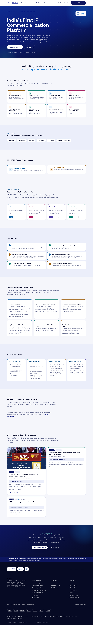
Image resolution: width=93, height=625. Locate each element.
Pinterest (41, 610)
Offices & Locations (74, 588)
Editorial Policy (22, 622)
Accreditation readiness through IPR (14, 618)
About (22, 2)
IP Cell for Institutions (37, 592)
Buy (11, 217)
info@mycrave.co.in (74, 597)
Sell (16, 217)
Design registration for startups (37, 616)
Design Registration (37, 588)
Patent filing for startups (12, 616)
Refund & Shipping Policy (39, 622)
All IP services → (36, 597)
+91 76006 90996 (74, 595)
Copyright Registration (37, 585)
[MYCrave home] (12, 3)
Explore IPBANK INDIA (14, 47)
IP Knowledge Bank (58, 2)
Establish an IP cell (64, 616)
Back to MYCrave (55, 547)
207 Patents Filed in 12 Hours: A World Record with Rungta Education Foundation (24, 475)
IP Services (28, 2)
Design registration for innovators (52, 616)
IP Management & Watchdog (39, 590)
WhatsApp (48, 610)
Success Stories (73, 583)
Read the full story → (14, 492)
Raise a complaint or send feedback (30, 560)
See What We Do (30, 47)
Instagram (16, 610)
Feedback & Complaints (12, 622)
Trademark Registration (38, 583)
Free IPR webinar (73, 616)
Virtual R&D (35, 595)
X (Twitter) (35, 610)
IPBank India (36, 2)
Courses (50, 2)
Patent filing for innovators (24, 616)
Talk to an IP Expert (78, 2)
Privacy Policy (29, 622)
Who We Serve (73, 590)
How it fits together (55, 588)
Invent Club (43, 2)
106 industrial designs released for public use (23, 502)
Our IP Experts (73, 585)
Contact (66, 2)
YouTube (29, 610)
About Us (72, 580)
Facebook (22, 610)
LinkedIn (9, 610)
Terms (47, 622)
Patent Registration (37, 580)
